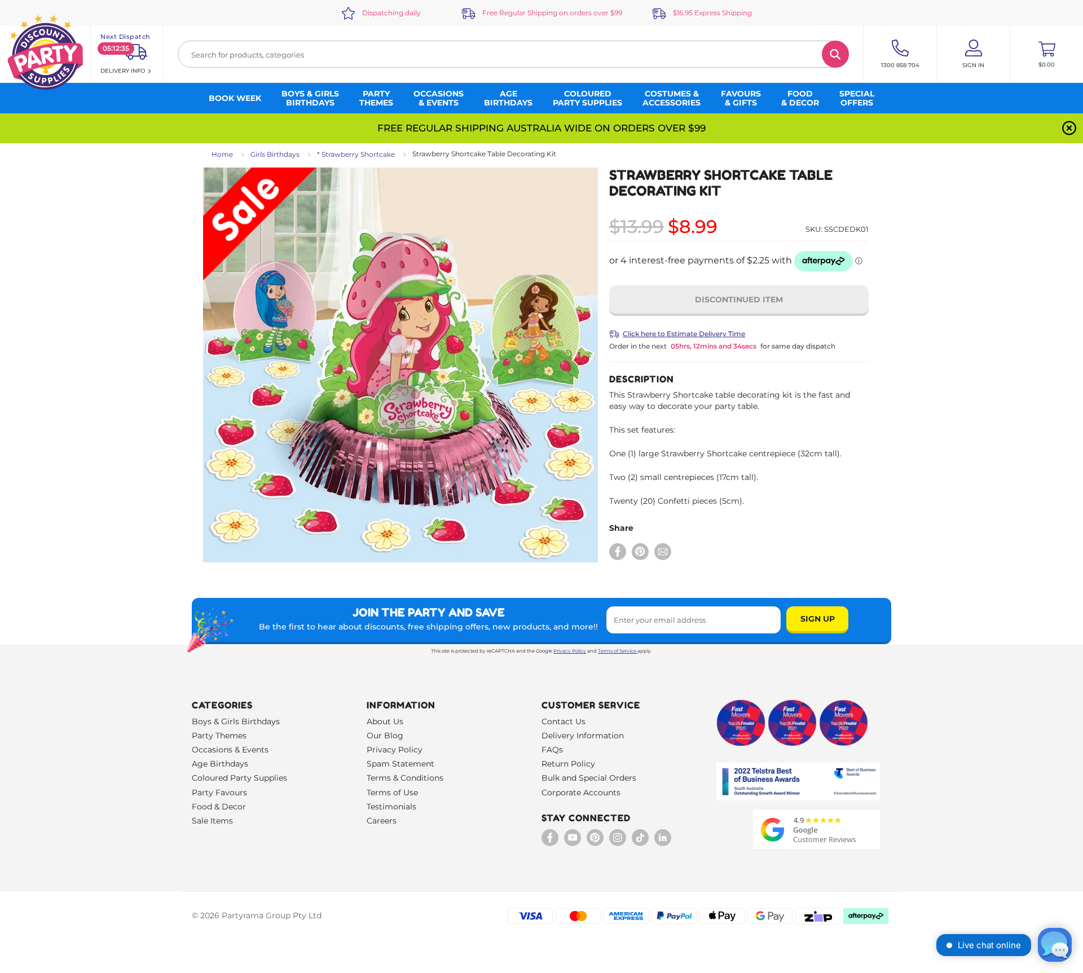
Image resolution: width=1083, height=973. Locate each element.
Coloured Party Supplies (239, 778)
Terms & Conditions (405, 778)
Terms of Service (617, 651)
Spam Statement (400, 764)
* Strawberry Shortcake (356, 154)
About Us (385, 721)
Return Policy (568, 764)
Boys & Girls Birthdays (236, 721)
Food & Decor (219, 807)
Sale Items (212, 821)
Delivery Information (583, 735)
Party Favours (219, 792)
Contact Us (563, 721)
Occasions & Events (230, 750)
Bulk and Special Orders (589, 778)
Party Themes (219, 735)
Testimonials (391, 807)
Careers (382, 821)
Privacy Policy (569, 651)
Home (222, 154)
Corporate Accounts (581, 792)
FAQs (552, 750)
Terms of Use (392, 792)
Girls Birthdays (275, 154)
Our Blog (385, 735)
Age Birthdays (220, 764)
